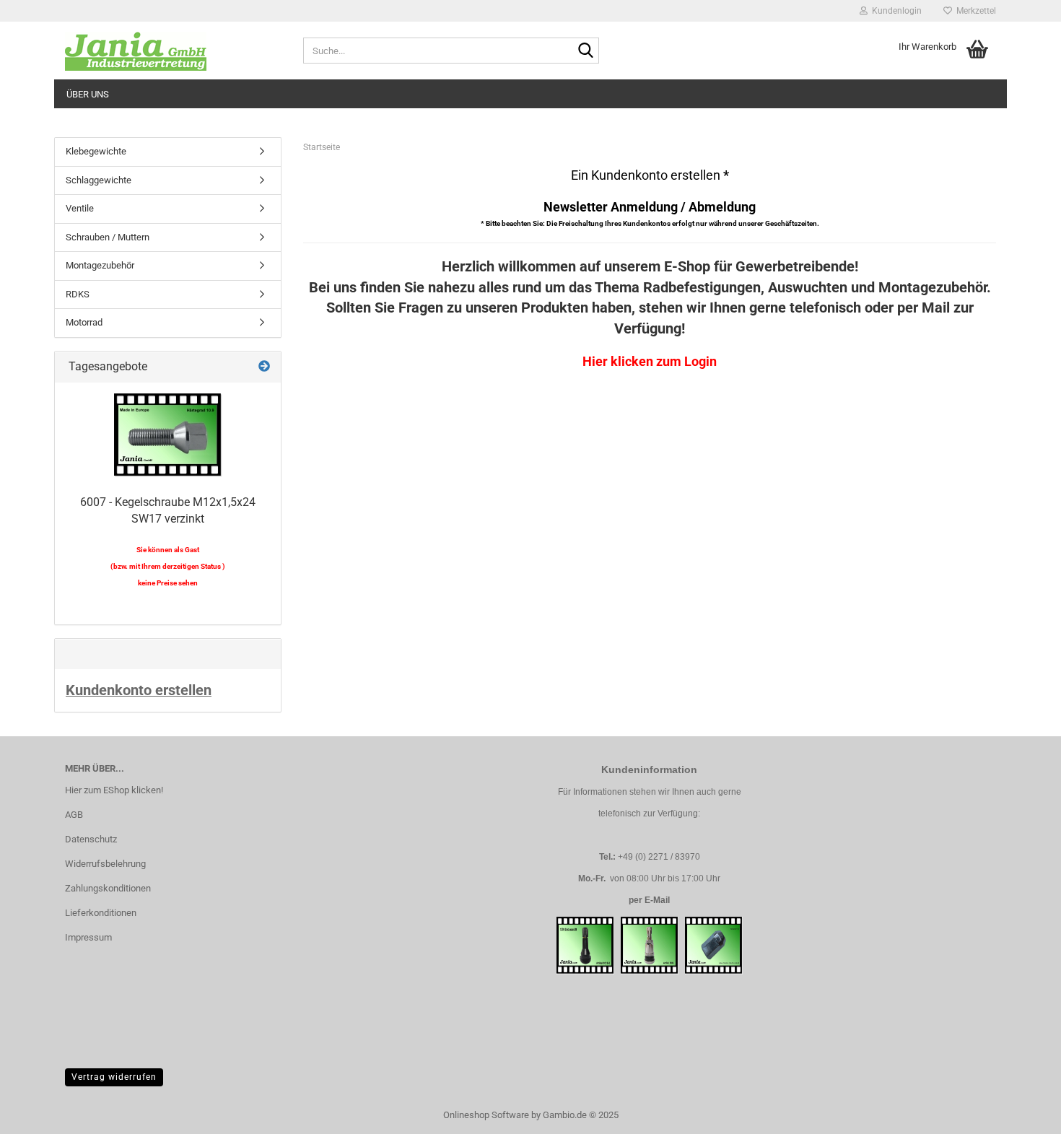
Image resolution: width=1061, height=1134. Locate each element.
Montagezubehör (100, 265)
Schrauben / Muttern (107, 237)
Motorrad (84, 322)
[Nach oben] (1021, 1112)
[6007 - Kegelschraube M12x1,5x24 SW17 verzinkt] (168, 435)
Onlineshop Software (486, 1114)
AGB (74, 814)
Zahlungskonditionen (108, 888)
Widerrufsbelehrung (105, 863)
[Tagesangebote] (264, 367)
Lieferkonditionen (100, 912)
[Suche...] (585, 51)
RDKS (77, 294)
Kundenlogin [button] (895, 11)
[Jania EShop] (173, 50)
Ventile (80, 208)
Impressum (88, 937)
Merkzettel (974, 11)
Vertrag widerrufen (114, 1077)
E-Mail (657, 900)
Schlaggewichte (98, 180)
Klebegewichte (96, 151)
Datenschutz (91, 839)
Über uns (87, 94)
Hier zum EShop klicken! (114, 790)
